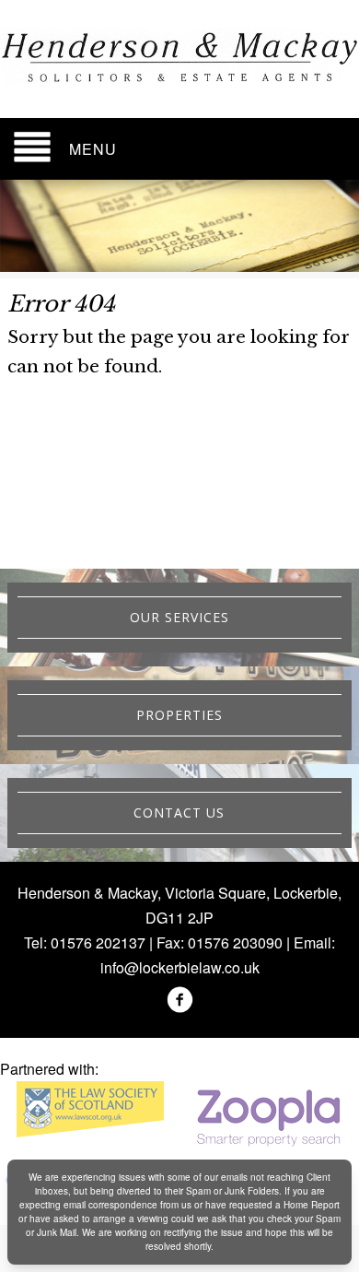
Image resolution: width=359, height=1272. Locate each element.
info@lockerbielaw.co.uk (180, 967)
